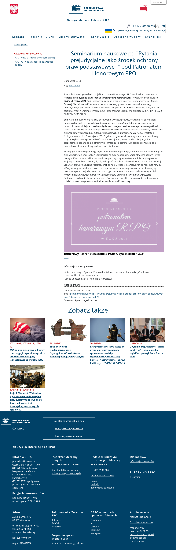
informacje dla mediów (142, 461)
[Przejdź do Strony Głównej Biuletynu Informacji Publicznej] (143, 8)
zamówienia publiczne (102, 487)
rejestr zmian (137, 541)
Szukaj (128, 26)
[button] (71, 223)
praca (94, 481)
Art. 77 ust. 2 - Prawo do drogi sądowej (35, 57)
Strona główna (21, 44)
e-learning (135, 476)
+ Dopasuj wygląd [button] (158, 2)
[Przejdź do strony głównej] (88, 9)
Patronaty (74, 85)
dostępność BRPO (139, 531)
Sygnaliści (153, 36)
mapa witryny (137, 527)
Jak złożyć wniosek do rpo (69, 420)
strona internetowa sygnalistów (68, 543)
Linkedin (95, 526)
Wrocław (56, 526)
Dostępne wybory (127, 36)
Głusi (158, 26)
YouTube (95, 529)
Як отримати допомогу (69, 428)
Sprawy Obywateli (73, 36)
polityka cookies (138, 537)
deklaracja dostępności (142, 534)
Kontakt (18, 36)
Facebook (96, 520)
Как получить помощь (69, 436)
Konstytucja (100, 36)
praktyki (95, 484)
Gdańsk (55, 523)
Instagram (96, 533)
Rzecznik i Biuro (41, 36)
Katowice (56, 520)
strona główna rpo (15, 422)
